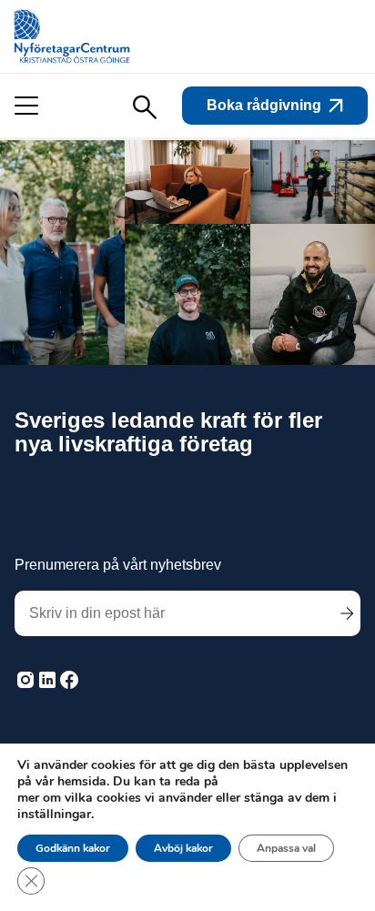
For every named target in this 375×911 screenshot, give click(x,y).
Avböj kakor (183, 848)
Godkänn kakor (72, 848)
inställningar (54, 814)
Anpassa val (286, 848)
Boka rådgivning (264, 105)
